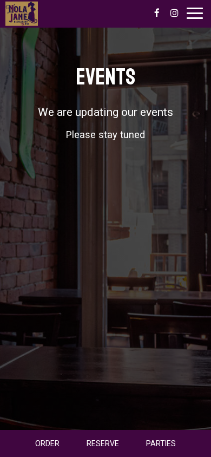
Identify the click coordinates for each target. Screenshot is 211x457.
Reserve (103, 443)
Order (47, 443)
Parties (161, 443)
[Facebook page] (157, 13)
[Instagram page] (174, 13)
